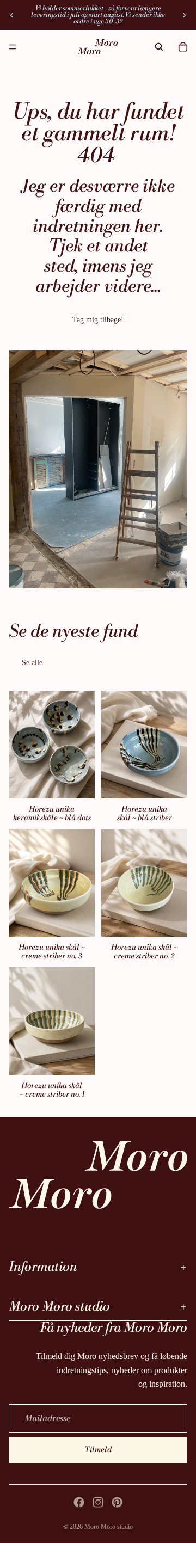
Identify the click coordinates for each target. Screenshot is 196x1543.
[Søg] (159, 47)
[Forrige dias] (12, 15)
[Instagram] (98, 1502)
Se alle (32, 663)
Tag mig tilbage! (98, 320)
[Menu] (12, 46)
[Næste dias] (184, 15)
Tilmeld (98, 1450)
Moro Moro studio (108, 1526)
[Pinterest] (117, 1502)
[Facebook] (78, 1502)
